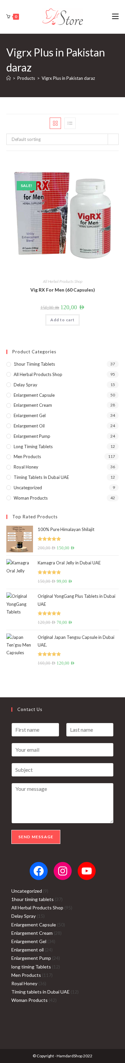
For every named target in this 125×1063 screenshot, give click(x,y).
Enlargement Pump (32, 436)
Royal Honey (26, 467)
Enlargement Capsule (34, 395)
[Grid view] (55, 123)
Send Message (35, 836)
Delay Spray (25, 384)
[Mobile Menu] (115, 16)
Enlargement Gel (30, 415)
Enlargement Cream (33, 405)
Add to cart (62, 319)
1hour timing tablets (34, 364)
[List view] (70, 123)
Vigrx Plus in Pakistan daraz (68, 78)
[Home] (8, 78)
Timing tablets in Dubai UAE (41, 477)
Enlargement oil (29, 425)
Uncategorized (28, 487)
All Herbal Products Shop (62, 281)
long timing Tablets (33, 446)
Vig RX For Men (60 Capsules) (62, 290)
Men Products (27, 456)
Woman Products (31, 498)
